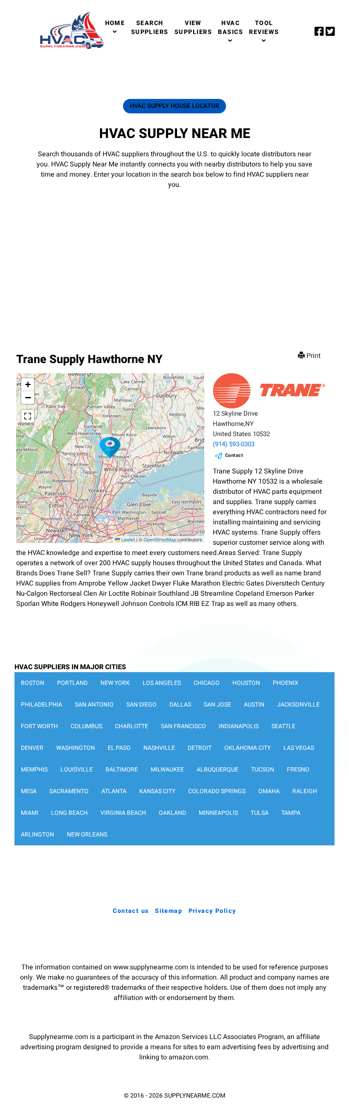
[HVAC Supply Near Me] (70, 49)
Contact (234, 455)
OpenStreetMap (159, 539)
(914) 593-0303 (234, 444)
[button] (110, 447)
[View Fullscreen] (27, 416)
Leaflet (127, 539)
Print (313, 356)
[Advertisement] (174, 262)
